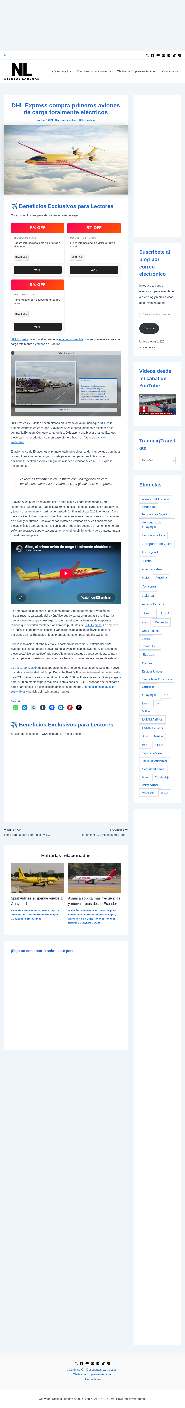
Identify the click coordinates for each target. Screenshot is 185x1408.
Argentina (161, 577)
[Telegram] (179, 55)
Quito (97, 922)
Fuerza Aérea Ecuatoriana (157, 679)
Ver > (37, 269)
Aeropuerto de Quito (80, 918)
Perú (145, 744)
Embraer (147, 663)
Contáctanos (170, 71)
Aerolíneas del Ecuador (155, 499)
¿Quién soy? (60, 71)
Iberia (145, 703)
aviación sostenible (71, 339)
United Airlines (150, 784)
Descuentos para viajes (92, 71)
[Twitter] (147, 55)
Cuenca (146, 638)
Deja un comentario (66, 120)
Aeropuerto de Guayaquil (42, 914)
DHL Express (19, 339)
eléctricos (39, 344)
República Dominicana (154, 760)
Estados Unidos (152, 671)
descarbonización (26, 667)
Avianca (99, 918)
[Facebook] (152, 55)
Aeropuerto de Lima (153, 535)
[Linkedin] (169, 55)
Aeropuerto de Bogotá (154, 514)
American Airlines (152, 569)
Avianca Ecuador (153, 604)
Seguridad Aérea (153, 769)
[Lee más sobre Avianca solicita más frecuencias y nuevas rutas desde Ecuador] (94, 877)
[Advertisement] (92, 25)
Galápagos (148, 686)
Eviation (90, 120)
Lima (145, 736)
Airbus (147, 561)
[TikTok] (174, 55)
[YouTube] (158, 55)
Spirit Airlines (33, 918)
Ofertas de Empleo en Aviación (136, 71)
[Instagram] (163, 55)
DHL (81, 120)
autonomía (34, 511)
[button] (5, 55)
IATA (165, 695)
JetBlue (146, 711)
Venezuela (148, 792)
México (158, 736)
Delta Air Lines (150, 646)
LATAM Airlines (152, 719)
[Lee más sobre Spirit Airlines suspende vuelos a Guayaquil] (37, 877)
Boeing (148, 613)
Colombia (161, 622)
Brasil (145, 622)
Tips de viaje (162, 777)
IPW (158, 703)
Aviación (16, 910)
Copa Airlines (150, 630)
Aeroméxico (148, 506)
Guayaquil (17, 918)
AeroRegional (150, 552)
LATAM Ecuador (152, 728)
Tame (145, 777)
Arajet (145, 577)
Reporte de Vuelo (152, 753)
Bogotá (165, 613)
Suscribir (149, 328)
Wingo (164, 792)
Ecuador (149, 654)
